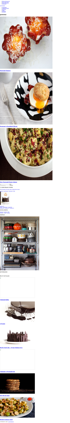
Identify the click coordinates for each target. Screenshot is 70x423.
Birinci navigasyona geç (6, 1)
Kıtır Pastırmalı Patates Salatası (8, 182)
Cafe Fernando (2, 5)
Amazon (1, 191)
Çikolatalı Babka (4, 299)
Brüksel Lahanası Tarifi (6, 419)
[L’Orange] (17, 321)
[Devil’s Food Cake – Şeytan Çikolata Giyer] (17, 345)
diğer (14, 191)
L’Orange (2, 323)
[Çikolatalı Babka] (17, 297)
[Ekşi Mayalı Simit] (17, 393)
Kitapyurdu (11, 191)
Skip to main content (5, 2)
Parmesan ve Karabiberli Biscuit (8, 126)
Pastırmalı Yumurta (5, 70)
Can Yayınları (6, 191)
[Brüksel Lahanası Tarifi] (17, 417)
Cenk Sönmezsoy (11, 421)
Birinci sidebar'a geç (5, 3)
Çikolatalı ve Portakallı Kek (7, 371)
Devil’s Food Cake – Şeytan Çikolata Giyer (11, 347)
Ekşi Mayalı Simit (4, 395)
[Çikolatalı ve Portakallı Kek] (17, 369)
